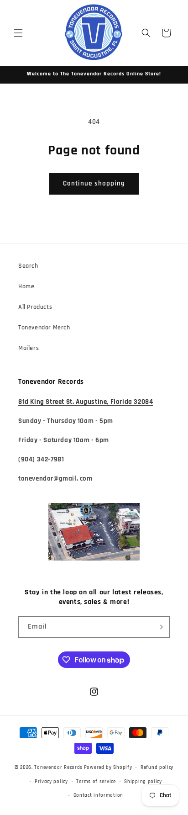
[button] (18, 33)
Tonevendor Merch (44, 327)
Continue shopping (94, 183)
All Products (35, 307)
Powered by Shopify (108, 767)
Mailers (28, 348)
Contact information (98, 795)
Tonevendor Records (58, 767)
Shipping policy (143, 781)
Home (26, 286)
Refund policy (157, 767)
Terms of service (95, 781)
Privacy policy (51, 781)
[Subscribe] (159, 627)
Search (28, 266)
